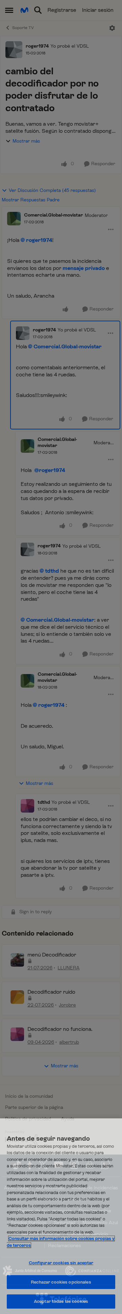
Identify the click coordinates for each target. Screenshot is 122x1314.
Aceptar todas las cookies (61, 1301)
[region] (61, 1216)
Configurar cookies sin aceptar (61, 1262)
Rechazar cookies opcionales (61, 1282)
